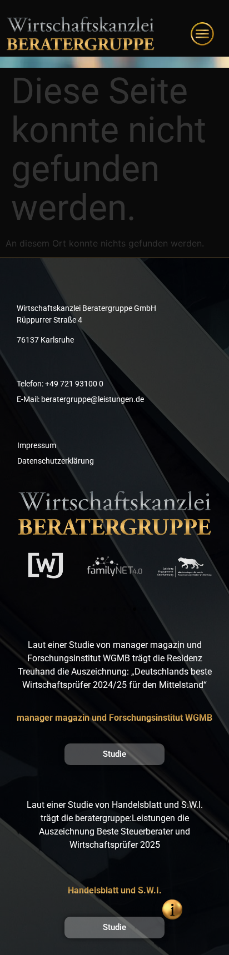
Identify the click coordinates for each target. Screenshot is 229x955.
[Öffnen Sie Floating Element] (172, 909)
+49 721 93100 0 (74, 383)
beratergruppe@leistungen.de (92, 399)
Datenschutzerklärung (55, 460)
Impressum (36, 445)
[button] (84, 609)
